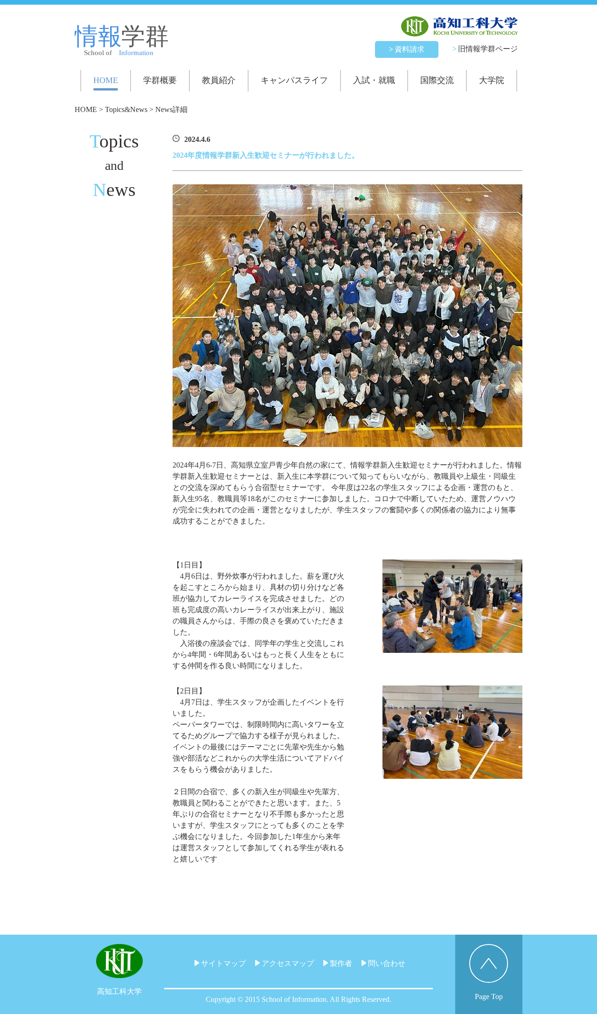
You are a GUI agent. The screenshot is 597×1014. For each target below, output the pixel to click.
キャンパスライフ (294, 80)
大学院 (491, 80)
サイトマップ (222, 963)
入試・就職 (374, 80)
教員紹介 (219, 80)
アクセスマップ (287, 963)
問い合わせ (385, 963)
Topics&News (126, 109)
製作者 (340, 963)
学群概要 (160, 80)
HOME (105, 80)
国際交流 (437, 80)
